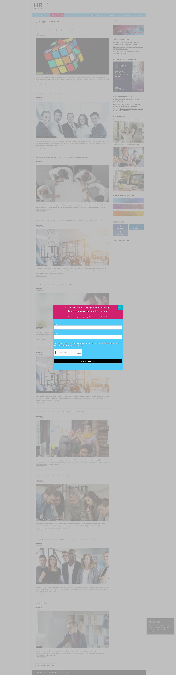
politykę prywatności (76, 345)
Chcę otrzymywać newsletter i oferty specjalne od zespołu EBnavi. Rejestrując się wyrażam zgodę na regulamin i (86, 344)
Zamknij (120, 307)
